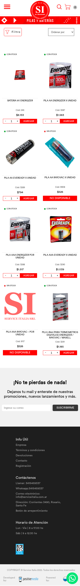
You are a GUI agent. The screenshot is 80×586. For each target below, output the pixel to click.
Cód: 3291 (60, 342)
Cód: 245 (20, 110)
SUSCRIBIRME (65, 407)
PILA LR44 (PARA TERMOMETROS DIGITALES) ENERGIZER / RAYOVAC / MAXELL (60, 335)
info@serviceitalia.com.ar (31, 497)
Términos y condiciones (30, 450)
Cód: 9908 (60, 187)
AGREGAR (28, 121)
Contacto (21, 460)
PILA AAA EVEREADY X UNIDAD (60, 255)
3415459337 (33, 483)
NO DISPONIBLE (60, 198)
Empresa (21, 445)
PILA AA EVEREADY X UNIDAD (20, 178)
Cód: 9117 (20, 341)
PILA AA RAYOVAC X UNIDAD (60, 177)
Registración (23, 466)
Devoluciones (24, 455)
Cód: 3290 (60, 264)
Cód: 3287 (60, 110)
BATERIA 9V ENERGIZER (20, 100)
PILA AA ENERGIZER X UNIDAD (60, 100)
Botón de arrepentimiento (32, 510)
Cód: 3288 (20, 264)
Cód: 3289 (20, 187)
